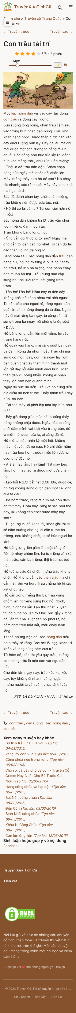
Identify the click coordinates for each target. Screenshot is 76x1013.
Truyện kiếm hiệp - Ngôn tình (28, 896)
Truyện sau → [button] (61, 31)
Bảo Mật (40, 997)
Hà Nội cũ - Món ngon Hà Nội (28, 891)
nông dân (54, 637)
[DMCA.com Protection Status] (20, 921)
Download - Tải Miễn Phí (24, 902)
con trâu (10, 119)
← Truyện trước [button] (16, 31)
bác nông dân (22, 113)
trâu (62, 256)
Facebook (11, 846)
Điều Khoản (22, 997)
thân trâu (50, 577)
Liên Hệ (57, 997)
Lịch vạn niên (15, 886)
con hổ (9, 729)
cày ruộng (34, 723)
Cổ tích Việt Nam (17, 875)
